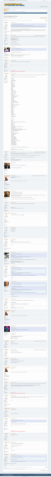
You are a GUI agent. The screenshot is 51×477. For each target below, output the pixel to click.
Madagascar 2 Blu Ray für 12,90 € (14, 359)
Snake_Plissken (7, 325)
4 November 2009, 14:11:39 (13, 418)
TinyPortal (35, 474)
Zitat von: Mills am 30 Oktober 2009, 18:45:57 (16, 267)
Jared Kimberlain (7, 442)
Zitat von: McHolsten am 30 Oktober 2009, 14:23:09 (17, 253)
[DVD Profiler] (4, 172)
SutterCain (6, 281)
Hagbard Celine (7, 213)
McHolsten (6, 22)
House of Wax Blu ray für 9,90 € (14, 343)
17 (16, 20)
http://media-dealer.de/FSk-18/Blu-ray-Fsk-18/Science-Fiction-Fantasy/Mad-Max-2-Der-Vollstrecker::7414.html (23, 259)
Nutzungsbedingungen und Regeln (41, 474)
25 (23, 20)
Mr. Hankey (6, 73)
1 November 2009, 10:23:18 (13, 349)
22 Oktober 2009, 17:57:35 (13, 35)
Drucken (46, 20)
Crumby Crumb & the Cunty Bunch (7, 176)
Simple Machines (9, 474)
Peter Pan (12, 368)
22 (20, 467)
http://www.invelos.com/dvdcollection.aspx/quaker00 (16, 167)
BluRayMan (6, 349)
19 (18, 20)
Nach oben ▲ (46, 474)
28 (25, 20)
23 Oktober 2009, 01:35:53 (13, 175)
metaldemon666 (7, 408)
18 (17, 20)
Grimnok (6, 151)
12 (12, 467)
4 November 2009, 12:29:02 (13, 395)
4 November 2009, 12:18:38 (13, 382)
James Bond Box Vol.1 (13, 228)
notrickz (6, 35)
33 (29, 20)
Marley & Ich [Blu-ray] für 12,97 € (14, 362)
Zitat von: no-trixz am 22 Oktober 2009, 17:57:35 (16, 48)
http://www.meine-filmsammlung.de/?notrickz (15, 44)
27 (24, 467)
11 (11, 467)
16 (15, 467)
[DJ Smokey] (4, 234)
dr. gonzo (6, 227)
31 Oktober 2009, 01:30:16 (13, 281)
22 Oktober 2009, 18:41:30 (13, 73)
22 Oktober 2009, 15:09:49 (13, 22)
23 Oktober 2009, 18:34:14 (13, 202)
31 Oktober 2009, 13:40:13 (13, 325)
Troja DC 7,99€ (12, 311)
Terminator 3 (12, 177)
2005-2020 (27, 476)
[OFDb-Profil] (4, 224)
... (30, 20)
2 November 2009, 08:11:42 (13, 358)
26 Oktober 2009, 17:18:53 (13, 227)
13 (13, 20)
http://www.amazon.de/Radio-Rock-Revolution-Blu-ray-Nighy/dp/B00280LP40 (20, 329)
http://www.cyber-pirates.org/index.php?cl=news (16, 193)
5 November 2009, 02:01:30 (13, 454)
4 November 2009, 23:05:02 (13, 442)
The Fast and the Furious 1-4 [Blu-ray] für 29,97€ (16, 352)
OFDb (5, 14)
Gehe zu (40, 470)
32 (28, 467)
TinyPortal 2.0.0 (24, 476)
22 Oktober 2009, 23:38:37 (13, 162)
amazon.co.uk (12, 383)
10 (11, 20)
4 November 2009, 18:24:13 (13, 433)
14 (14, 20)
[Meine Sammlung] (4, 450)
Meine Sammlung (12, 263)
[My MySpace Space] (4, 69)
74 (30, 467)
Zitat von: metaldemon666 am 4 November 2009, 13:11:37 (17, 420)
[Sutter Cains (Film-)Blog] (4, 289)
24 (22, 20)
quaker (6, 162)
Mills (5, 252)
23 (21, 467)
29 (26, 20)
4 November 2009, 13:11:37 (13, 408)
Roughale (6, 60)
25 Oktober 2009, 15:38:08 (13, 213)
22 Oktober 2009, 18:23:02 (13, 60)
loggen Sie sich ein (19, 0)
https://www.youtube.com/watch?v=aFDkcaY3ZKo (16, 159)
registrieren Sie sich (25, 0)
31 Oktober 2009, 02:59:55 (13, 310)
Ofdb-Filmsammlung (13, 207)
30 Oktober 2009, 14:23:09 (13, 239)
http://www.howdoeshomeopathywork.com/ (15, 160)
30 (27, 20)
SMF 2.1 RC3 (4, 474)
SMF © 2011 (7, 474)
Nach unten (5, 20)
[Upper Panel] (46, 11)
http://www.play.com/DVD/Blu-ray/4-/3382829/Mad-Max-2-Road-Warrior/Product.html (20, 256)
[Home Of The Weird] (4, 321)
